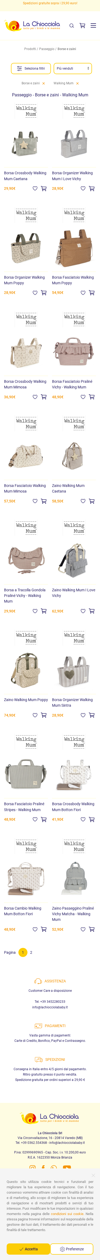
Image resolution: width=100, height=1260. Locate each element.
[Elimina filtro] (43, 83)
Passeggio (46, 49)
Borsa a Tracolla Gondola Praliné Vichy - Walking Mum (25, 595)
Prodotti (30, 49)
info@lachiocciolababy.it (50, 1007)
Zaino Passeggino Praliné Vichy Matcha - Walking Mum (73, 914)
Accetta (31, 1249)
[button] (93, 25)
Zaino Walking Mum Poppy (26, 700)
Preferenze (74, 1249)
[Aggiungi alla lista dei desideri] (35, 188)
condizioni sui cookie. (67, 1214)
